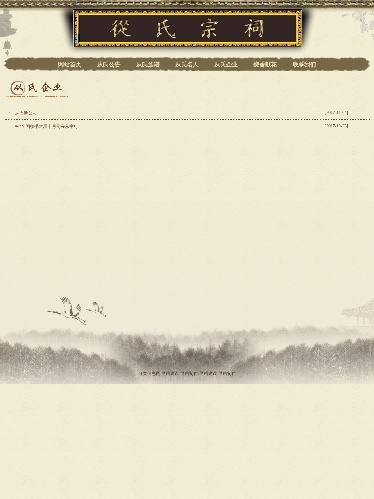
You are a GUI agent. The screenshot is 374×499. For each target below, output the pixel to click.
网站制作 (189, 373)
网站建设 (170, 373)
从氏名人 (187, 64)
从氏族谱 (148, 64)
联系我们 (304, 64)
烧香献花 (265, 64)
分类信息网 (149, 373)
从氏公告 (109, 64)
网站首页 (69, 64)
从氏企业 (226, 64)
